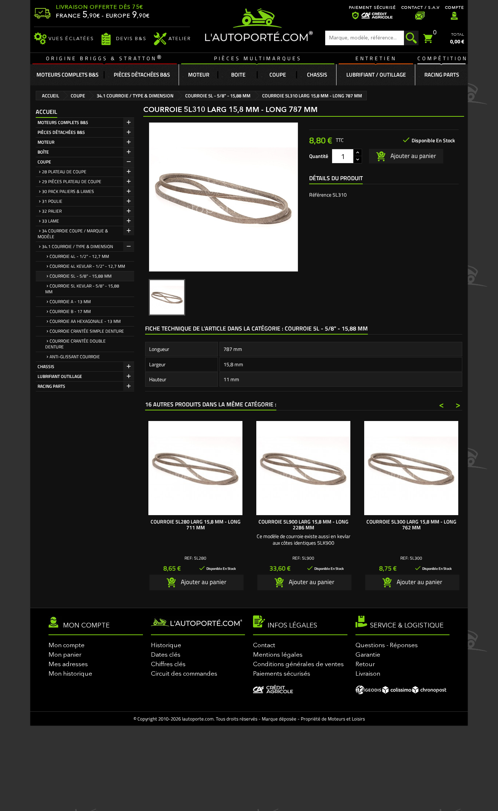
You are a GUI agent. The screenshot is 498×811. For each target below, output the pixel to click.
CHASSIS (46, 366)
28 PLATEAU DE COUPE (64, 171)
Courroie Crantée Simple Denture (87, 331)
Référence (320, 195)
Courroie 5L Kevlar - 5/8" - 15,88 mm (82, 288)
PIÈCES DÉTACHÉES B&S (61, 132)
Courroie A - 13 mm (70, 301)
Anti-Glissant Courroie (75, 356)
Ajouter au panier (412, 155)
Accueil (46, 111)
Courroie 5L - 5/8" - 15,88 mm (81, 276)
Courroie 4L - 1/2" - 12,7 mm (79, 256)
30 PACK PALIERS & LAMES (68, 191)
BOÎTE (43, 151)
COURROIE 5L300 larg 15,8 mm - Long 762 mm (411, 524)
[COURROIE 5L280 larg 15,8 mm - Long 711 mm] (195, 468)
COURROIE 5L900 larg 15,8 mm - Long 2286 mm (303, 524)
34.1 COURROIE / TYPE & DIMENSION (77, 246)
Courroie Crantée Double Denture (75, 343)
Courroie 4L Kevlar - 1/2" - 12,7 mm (87, 266)
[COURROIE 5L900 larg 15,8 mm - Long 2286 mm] (303, 468)
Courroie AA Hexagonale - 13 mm (85, 321)
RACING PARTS (51, 386)
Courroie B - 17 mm (70, 311)
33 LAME (50, 220)
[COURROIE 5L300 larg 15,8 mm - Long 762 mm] (411, 468)
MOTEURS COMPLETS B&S (63, 122)
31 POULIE (52, 201)
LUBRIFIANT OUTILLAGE (60, 376)
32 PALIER (52, 211)
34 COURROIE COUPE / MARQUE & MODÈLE (73, 233)
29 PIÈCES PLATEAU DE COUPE (71, 181)
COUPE (44, 161)
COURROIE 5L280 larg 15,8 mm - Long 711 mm (196, 524)
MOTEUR (46, 142)
